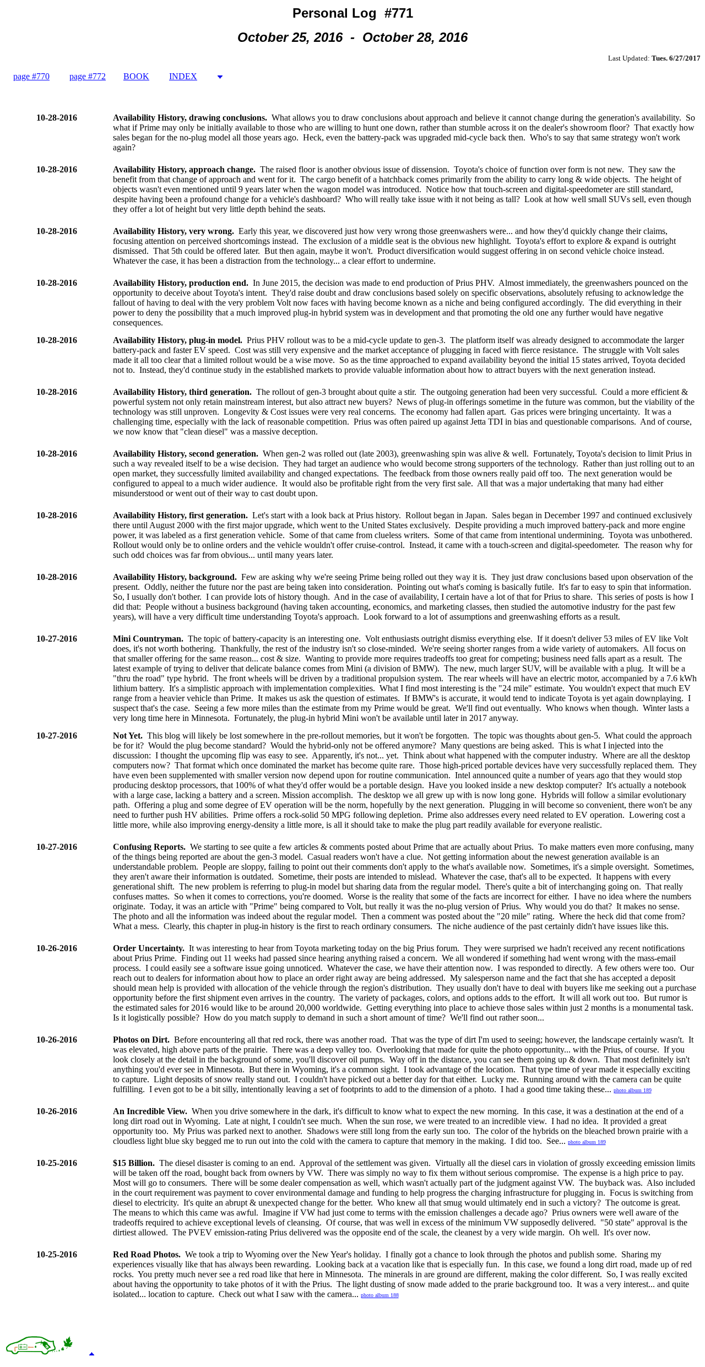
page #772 (87, 76)
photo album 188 (380, 1295)
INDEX (183, 76)
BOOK (136, 76)
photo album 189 (633, 1090)
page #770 (31, 76)
